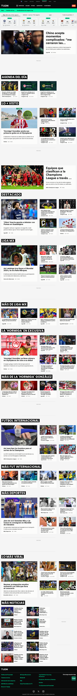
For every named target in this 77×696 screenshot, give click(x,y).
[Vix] (74, 6)
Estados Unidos (18, 638)
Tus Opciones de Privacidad (46, 685)
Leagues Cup (24, 96)
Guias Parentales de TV (26, 683)
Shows (25, 1)
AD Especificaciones (25, 674)
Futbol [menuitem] (33, 5)
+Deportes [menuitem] (39, 5)
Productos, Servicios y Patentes (47, 679)
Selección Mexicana (9, 279)
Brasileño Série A (8, 595)
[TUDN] (5, 5)
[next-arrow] (75, 22)
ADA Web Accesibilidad (7, 683)
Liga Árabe (43, 459)
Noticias (32, 1)
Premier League (45, 440)
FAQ (21, 680)
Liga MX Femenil (64, 323)
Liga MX (6, 233)
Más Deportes (7, 531)
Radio (50, 1)
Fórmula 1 (62, 533)
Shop (55, 1)
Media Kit (22, 677)
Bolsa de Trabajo (5, 686)
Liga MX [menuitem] (27, 5)
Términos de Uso (5, 677)
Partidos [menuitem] (21, 5)
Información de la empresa (8, 680)
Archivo (41, 682)
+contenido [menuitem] (47, 5)
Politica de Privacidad (7, 674)
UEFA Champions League (6, 96)
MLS (42, 595)
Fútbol (5, 141)
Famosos (38, 1)
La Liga (42, 123)
